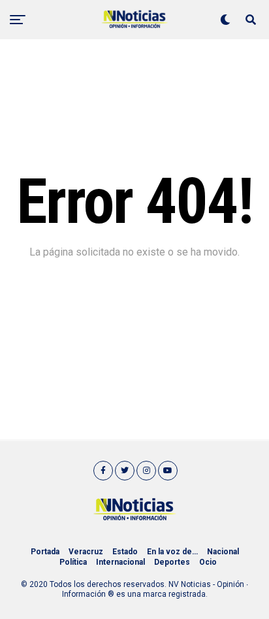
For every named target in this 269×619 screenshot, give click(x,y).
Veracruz (86, 551)
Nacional (223, 551)
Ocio (208, 562)
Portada (45, 551)
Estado (125, 551)
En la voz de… (172, 551)
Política (73, 562)
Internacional (120, 562)
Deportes (172, 562)
